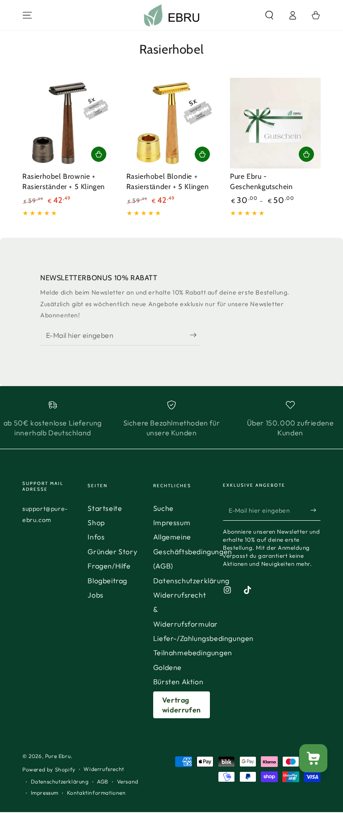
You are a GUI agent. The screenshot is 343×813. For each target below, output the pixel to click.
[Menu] (27, 15)
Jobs (95, 594)
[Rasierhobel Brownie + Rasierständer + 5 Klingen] (67, 123)
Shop (96, 522)
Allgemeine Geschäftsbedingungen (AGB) (192, 551)
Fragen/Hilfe (109, 565)
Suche (163, 508)
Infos (96, 536)
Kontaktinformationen (96, 792)
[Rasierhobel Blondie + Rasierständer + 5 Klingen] (171, 123)
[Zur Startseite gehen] (172, 15)
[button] (269, 15)
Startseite (105, 508)
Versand (127, 781)
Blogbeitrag (107, 580)
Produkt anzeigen (306, 154)
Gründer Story (112, 551)
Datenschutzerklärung (191, 580)
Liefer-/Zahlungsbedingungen (203, 638)
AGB (103, 781)
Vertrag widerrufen (181, 704)
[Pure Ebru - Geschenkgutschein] (275, 123)
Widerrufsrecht (104, 769)
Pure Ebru (58, 756)
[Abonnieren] (195, 335)
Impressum (171, 522)
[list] (171, 419)
